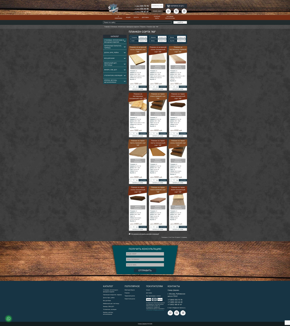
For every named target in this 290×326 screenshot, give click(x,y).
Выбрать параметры (138, 67)
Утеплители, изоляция (113, 75)
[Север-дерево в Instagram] (184, 11)
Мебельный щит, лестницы (110, 64)
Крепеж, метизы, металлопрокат (110, 81)
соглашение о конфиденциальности (155, 310)
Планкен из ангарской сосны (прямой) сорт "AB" (138, 49)
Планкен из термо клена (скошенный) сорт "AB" (178, 96)
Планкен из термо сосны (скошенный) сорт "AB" (138, 189)
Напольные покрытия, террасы (113, 47)
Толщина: (134, 37)
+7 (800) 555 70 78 (175, 300)
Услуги (136, 17)
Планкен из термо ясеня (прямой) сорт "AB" (158, 189)
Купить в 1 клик (138, 89)
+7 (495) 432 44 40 (175, 302)
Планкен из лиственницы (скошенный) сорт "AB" (137, 96)
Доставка (145, 17)
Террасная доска (130, 296)
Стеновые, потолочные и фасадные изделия (114, 41)
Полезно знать (157, 17)
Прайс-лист (157, 11)
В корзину (142, 87)
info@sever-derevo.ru (178, 308)
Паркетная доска (130, 299)
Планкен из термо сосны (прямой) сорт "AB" (178, 143)
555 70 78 (142, 6)
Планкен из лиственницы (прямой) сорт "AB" (178, 49)
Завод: (153, 40)
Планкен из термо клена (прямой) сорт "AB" (158, 96)
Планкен (127, 293)
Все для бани (109, 58)
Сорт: (133, 40)
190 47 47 (142, 11)
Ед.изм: (172, 40)
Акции (128, 17)
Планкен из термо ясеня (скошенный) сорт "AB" (178, 189)
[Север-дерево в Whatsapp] (168, 11)
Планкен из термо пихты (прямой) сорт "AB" (138, 143)
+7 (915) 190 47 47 (175, 304)
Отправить (145, 270)
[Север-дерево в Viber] (176, 11)
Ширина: (153, 37)
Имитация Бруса (130, 290)
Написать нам (157, 6)
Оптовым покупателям (170, 17)
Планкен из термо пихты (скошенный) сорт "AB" (158, 143)
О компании (118, 17)
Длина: (172, 37)
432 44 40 (142, 9)
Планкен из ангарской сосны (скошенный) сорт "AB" (158, 49)
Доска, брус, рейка (111, 52)
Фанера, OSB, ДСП (110, 70)
